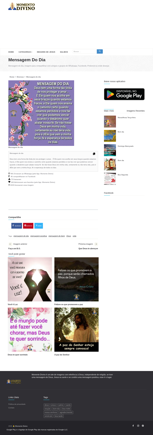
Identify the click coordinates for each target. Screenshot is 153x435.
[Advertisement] (76, 30)
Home (11, 52)
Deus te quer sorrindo (18, 355)
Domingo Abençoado (126, 146)
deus (47, 405)
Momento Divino (46, 174)
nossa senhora (51, 412)
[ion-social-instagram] (138, 426)
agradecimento (66, 412)
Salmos (64, 52)
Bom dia (121, 132)
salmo (60, 405)
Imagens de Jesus (46, 52)
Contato (11, 408)
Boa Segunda (123, 175)
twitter (40, 226)
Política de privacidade (16, 404)
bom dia (56, 409)
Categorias (25, 52)
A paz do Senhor (61, 355)
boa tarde (59, 416)
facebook (17, 226)
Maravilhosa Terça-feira (127, 117)
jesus (53, 405)
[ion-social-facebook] (133, 426)
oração (47, 409)
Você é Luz (13, 304)
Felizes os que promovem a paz (68, 304)
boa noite (66, 409)
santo (68, 405)
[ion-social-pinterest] (143, 426)
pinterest (29, 226)
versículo (48, 416)
